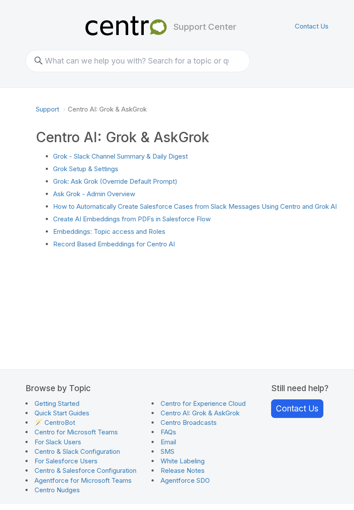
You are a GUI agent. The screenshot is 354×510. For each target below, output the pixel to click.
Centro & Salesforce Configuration (85, 470)
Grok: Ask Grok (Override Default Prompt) (115, 181)
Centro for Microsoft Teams (76, 432)
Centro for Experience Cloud (203, 403)
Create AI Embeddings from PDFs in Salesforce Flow (132, 219)
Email (168, 442)
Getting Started (57, 403)
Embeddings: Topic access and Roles (109, 231)
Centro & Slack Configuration (77, 451)
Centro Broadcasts (189, 422)
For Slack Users (58, 442)
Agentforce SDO (185, 480)
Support (47, 109)
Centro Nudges (57, 490)
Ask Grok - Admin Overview (94, 194)
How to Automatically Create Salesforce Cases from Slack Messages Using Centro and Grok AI (195, 206)
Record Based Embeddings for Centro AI (114, 244)
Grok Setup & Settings (85, 169)
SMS (167, 451)
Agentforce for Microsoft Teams (83, 480)
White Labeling (183, 461)
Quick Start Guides (62, 413)
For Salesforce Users (66, 461)
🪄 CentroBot (55, 422)
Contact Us (312, 26)
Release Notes (183, 470)
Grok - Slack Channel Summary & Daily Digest (120, 156)
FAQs (168, 432)
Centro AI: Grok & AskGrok (200, 413)
